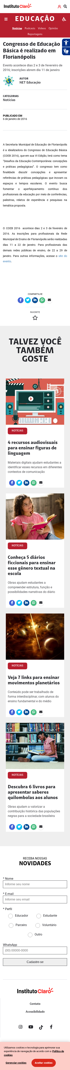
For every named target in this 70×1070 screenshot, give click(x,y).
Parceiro (21, 925)
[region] (35, 1056)
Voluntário (49, 925)
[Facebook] (51, 1028)
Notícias (17, 28)
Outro (38, 934)
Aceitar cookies (44, 1062)
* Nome (8, 878)
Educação (35, 19)
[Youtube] (31, 1028)
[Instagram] (20, 1028)
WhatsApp (10, 945)
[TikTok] (41, 1028)
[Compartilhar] (21, 300)
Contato (35, 1004)
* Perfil (7, 909)
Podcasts (30, 28)
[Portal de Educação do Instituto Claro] (35, 996)
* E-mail (8, 894)
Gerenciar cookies (16, 1062)
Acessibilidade (35, 1011)
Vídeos (42, 28)
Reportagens (35, 34)
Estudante (50, 915)
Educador (21, 915)
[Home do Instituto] (17, 6)
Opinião (53, 28)
